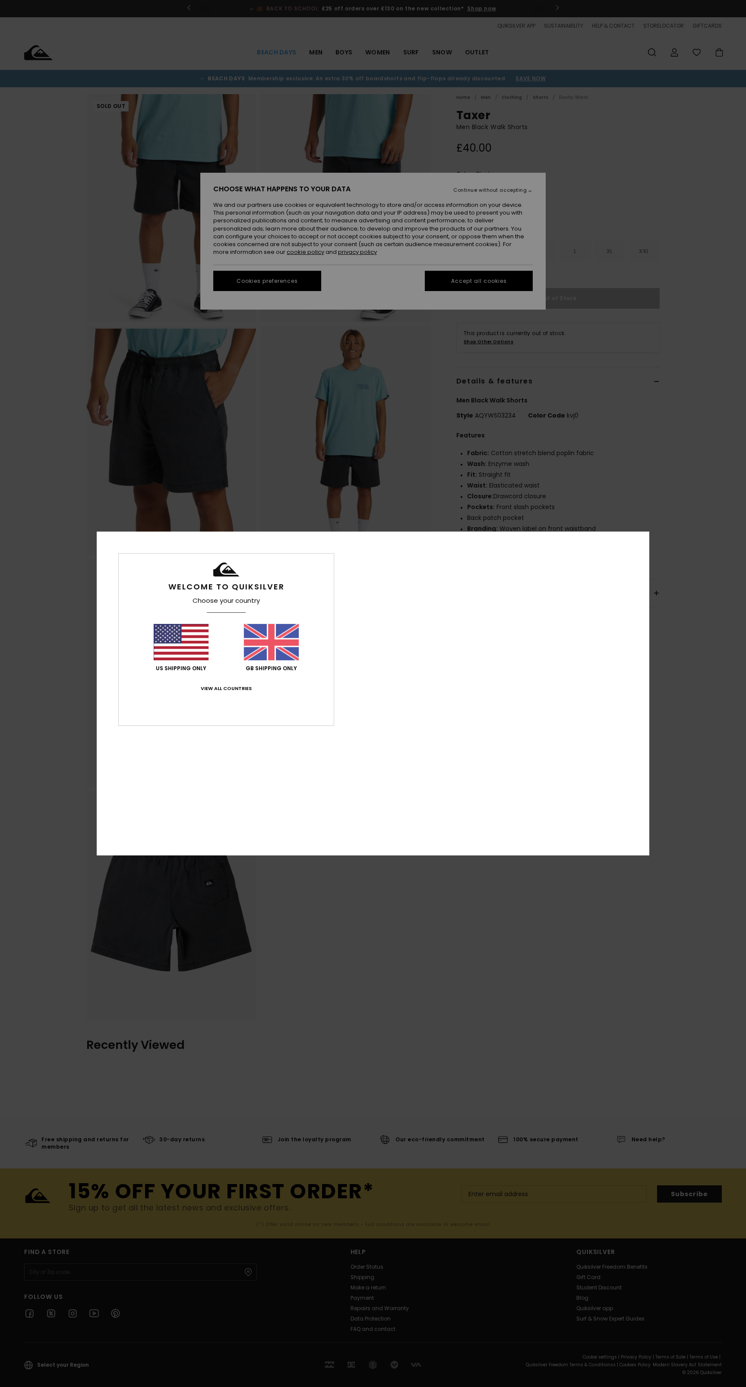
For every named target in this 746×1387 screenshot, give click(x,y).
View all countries (226, 688)
